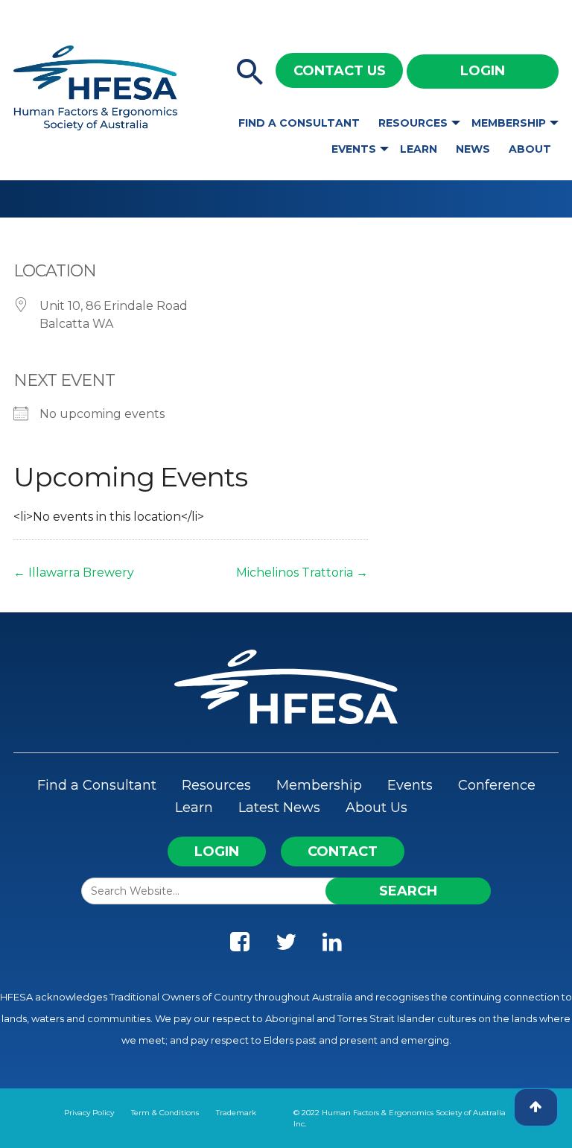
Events (353, 149)
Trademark (236, 1112)
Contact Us (339, 71)
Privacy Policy (89, 1112)
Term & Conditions (165, 1112)
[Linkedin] (332, 945)
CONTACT (343, 851)
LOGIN (216, 851)
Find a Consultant (299, 123)
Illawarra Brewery (73, 572)
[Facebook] (240, 945)
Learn (418, 149)
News (473, 149)
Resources (413, 123)
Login (482, 71)
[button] (250, 73)
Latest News (279, 807)
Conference (497, 785)
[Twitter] (286, 945)
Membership (508, 123)
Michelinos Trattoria (302, 572)
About (530, 149)
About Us (376, 807)
